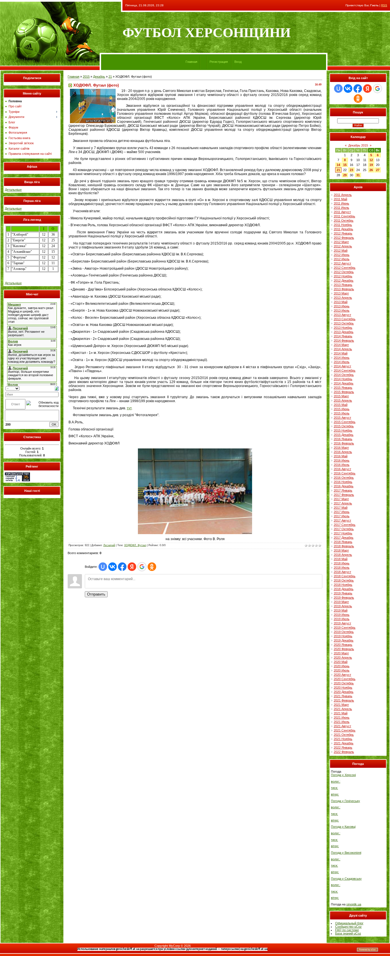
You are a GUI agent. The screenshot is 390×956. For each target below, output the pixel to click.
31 (358, 175)
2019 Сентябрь (344, 627)
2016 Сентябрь (344, 473)
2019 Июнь (341, 614)
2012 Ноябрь (343, 276)
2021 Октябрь (344, 734)
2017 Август (342, 520)
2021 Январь (343, 696)
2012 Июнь (341, 254)
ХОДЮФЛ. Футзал (135, 545)
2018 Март (341, 550)
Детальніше (13, 189)
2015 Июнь (341, 409)
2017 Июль (341, 516)
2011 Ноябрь (343, 225)
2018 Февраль (344, 546)
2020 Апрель (343, 657)
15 (345, 165)
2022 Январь (343, 747)
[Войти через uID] (102, 566)
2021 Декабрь (343, 743)
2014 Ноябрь (343, 379)
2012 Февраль (344, 237)
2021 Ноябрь (343, 739)
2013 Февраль (344, 289)
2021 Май (340, 713)
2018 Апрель (343, 554)
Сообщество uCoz (348, 926)
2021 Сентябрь (344, 730)
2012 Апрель (343, 246)
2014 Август (342, 366)
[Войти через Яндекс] (132, 566)
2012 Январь (343, 233)
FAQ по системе (347, 930)
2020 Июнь (341, 666)
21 (110, 76)
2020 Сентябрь (344, 679)
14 (338, 165)
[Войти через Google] (141, 566)
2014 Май (340, 353)
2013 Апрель (343, 297)
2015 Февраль (344, 392)
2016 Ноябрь (343, 482)
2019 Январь (343, 593)
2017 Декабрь (343, 537)
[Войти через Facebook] (122, 566)
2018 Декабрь (343, 589)
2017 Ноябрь (343, 533)
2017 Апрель (343, 503)
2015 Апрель (343, 400)
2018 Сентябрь (344, 576)
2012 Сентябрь (344, 267)
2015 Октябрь (344, 426)
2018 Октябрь (344, 580)
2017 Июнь (341, 512)
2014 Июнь (341, 357)
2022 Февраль (344, 751)
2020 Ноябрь (343, 687)
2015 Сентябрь (344, 422)
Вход (238, 61)
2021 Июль (341, 721)
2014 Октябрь (344, 374)
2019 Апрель (343, 606)
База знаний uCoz (348, 933)
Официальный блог (349, 923)
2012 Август (342, 263)
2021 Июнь (341, 717)
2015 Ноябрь (343, 430)
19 (371, 165)
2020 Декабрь (343, 692)
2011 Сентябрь (344, 216)
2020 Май (340, 662)
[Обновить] (57, 388)
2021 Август (342, 726)
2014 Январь (343, 336)
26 (371, 170)
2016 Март (341, 447)
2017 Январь (343, 490)
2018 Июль (341, 567)
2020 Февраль (344, 649)
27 (377, 170)
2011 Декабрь (343, 229)
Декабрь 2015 (358, 145)
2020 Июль (341, 670)
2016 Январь (343, 439)
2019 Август (342, 623)
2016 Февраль (344, 443)
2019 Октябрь (344, 632)
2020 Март (341, 653)
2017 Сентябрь (344, 524)
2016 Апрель (343, 452)
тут (129, 408)
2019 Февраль (344, 597)
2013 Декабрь (343, 332)
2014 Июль (341, 362)
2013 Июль (341, 310)
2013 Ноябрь (343, 327)
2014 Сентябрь (344, 370)
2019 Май (340, 610)
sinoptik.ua (353, 904)
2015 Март (341, 396)
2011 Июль (341, 207)
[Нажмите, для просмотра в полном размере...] (195, 533)
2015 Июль (341, 413)
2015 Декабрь (343, 434)
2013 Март (341, 293)
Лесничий (109, 545)
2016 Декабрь (343, 486)
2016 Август (342, 469)
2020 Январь (343, 644)
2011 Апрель (343, 195)
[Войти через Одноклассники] (152, 566)
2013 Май (340, 302)
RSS (384, 5)
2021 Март (341, 704)
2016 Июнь (341, 460)
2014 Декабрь (343, 383)
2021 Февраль (344, 700)
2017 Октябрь (344, 529)
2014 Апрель (343, 349)
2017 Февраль (344, 494)
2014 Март (341, 344)
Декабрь (99, 76)
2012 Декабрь (343, 280)
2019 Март (341, 602)
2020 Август (342, 674)
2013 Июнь (341, 306)
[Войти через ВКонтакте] (112, 566)
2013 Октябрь (344, 323)
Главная (191, 61)
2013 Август (342, 314)
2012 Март (341, 242)
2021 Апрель (343, 709)
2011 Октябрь (343, 220)
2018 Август (342, 572)
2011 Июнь (341, 203)
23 (351, 170)
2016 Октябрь (344, 477)
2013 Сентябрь (344, 319)
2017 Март (341, 499)
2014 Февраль (344, 340)
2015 (86, 76)
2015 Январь (343, 387)
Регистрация (219, 61)
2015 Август (342, 417)
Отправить (96, 594)
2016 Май (340, 456)
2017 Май (340, 507)
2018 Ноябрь (343, 584)
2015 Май (340, 404)
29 (345, 175)
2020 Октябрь (344, 683)
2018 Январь (343, 542)
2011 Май (340, 199)
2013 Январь (343, 284)
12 (371, 160)
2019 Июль (341, 619)
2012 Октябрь (344, 272)
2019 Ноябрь (343, 636)
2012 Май (340, 250)
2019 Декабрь (343, 640)
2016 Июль (341, 464)
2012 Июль (341, 259)
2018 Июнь (341, 563)
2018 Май (340, 559)
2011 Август (342, 212)
